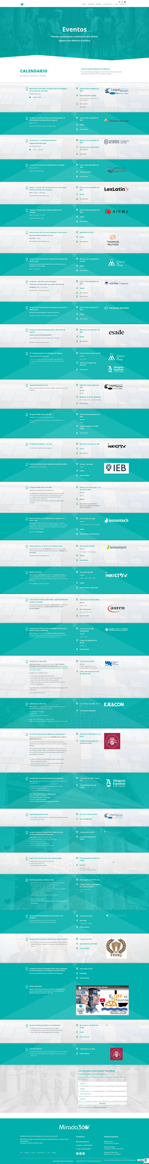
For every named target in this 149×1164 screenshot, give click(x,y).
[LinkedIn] (119, 2)
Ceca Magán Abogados (88, 710)
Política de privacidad (67, 1161)
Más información (132, 1160)
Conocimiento (107, 4)
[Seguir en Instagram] (80, 1153)
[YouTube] (125, 2)
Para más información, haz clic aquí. (38, 723)
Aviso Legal (56, 1161)
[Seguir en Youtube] (83, 1153)
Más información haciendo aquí (39, 865)
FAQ (116, 4)
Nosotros (91, 4)
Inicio (84, 4)
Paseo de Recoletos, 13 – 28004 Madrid (44, 794)
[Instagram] (122, 2)
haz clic (43, 692)
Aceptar (141, 1160)
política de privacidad (100, 1107)
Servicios (98, 4)
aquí (110, 73)
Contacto (123, 4)
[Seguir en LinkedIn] (77, 1153)
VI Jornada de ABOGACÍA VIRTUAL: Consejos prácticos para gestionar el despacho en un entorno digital (48, 668)
